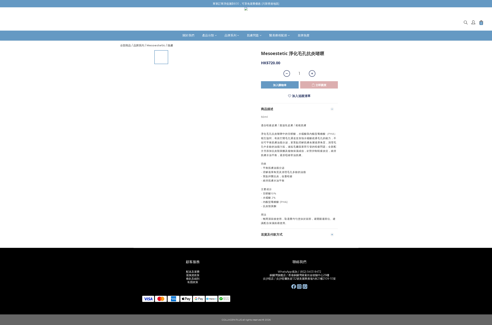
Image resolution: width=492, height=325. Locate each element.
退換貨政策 (192, 275)
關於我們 (188, 35)
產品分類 (208, 35)
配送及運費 (192, 271)
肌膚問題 (253, 35)
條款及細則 (192, 278)
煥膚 (170, 45)
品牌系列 (230, 35)
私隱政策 (192, 282)
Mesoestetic (156, 45)
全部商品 (125, 45)
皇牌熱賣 (304, 35)
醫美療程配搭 (278, 35)
